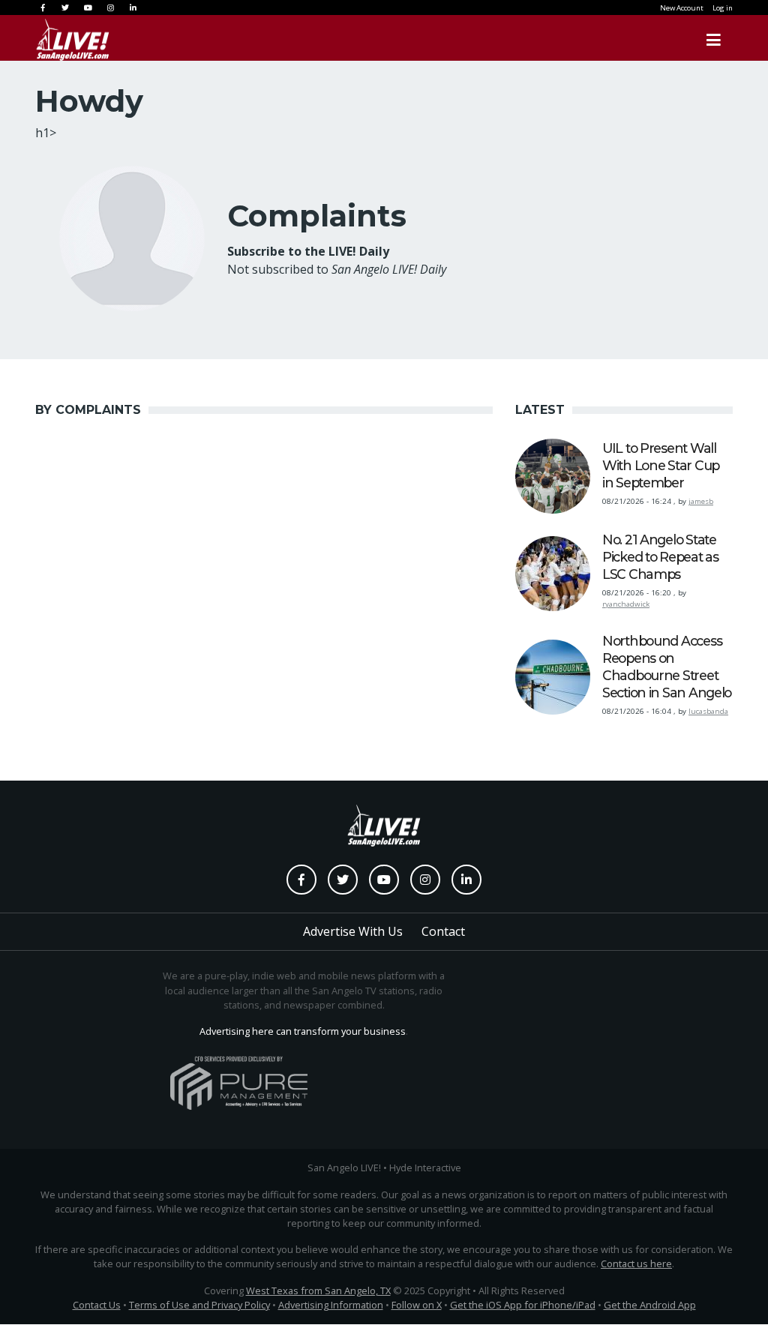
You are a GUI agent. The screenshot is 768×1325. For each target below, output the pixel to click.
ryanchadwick (626, 604)
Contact (443, 931)
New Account (682, 8)
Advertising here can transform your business (303, 1031)
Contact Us (97, 1305)
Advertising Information (330, 1305)
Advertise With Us (353, 931)
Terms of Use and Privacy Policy (199, 1305)
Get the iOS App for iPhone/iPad (523, 1305)
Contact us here (636, 1263)
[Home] (72, 40)
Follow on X (417, 1305)
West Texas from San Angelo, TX (318, 1290)
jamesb (700, 501)
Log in (722, 8)
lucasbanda (708, 711)
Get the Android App (650, 1305)
